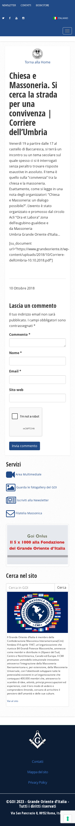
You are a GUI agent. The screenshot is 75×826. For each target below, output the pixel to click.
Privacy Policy (37, 782)
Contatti (26, 5)
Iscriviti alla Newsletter (32, 500)
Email (15, 371)
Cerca (61, 587)
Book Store (42, 5)
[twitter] (3, 19)
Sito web (16, 389)
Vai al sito (12, 701)
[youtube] (16, 19)
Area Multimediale (28, 474)
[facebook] (9, 19)
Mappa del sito (37, 771)
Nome (15, 353)
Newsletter (9, 5)
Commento (19, 334)
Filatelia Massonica (28, 513)
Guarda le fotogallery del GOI (36, 487)
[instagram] (23, 19)
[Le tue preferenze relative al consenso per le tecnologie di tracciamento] (68, 819)
